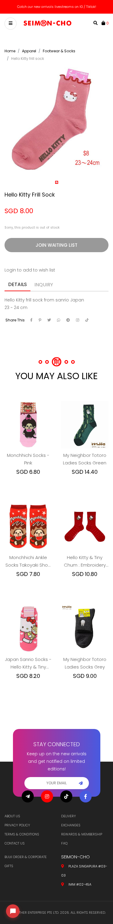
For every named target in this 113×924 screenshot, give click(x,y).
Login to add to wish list (30, 270)
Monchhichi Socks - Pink (28, 459)
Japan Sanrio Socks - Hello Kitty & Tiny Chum (28, 663)
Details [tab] (17, 284)
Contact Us (15, 843)
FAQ (64, 843)
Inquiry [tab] (43, 284)
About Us (12, 816)
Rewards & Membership (81, 834)
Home (10, 51)
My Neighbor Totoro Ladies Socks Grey (84, 663)
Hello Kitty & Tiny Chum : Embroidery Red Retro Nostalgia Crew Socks (85, 561)
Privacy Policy (17, 825)
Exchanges (70, 825)
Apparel (29, 51)
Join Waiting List (56, 245)
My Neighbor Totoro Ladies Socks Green (84, 459)
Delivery (68, 816)
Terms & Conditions (22, 834)
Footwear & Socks (59, 51)
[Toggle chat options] (13, 911)
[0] (104, 23)
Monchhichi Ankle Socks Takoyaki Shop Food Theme (28, 561)
